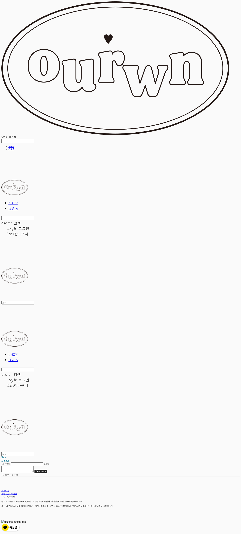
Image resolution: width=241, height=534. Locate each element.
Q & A (11, 149)
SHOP (11, 146)
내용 (47, 463)
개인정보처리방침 (9, 494)
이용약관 (5, 491)
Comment (41, 471)
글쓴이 (5, 463)
